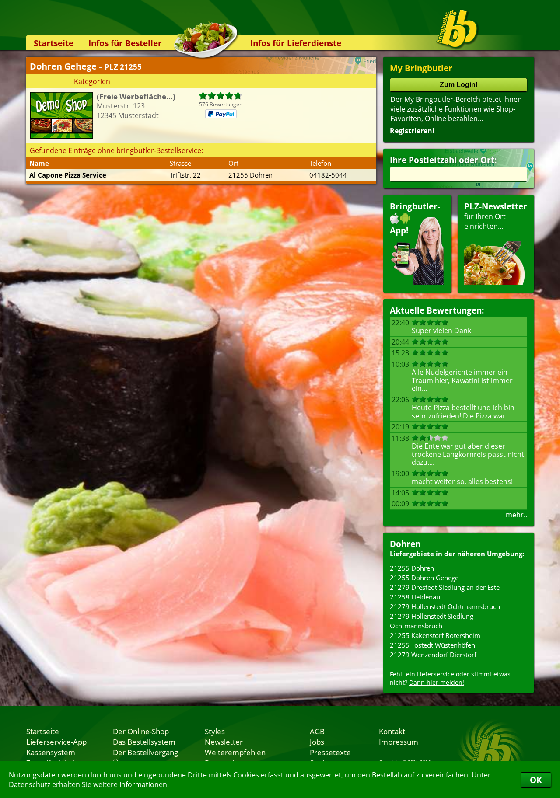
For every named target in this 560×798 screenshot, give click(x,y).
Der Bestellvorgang (145, 752)
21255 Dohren (412, 568)
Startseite (54, 43)
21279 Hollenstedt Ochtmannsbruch (445, 606)
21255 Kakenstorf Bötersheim (435, 635)
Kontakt (392, 731)
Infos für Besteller (125, 43)
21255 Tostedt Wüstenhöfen (432, 645)
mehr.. (516, 514)
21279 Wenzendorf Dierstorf (433, 654)
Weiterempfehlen (235, 752)
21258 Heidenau (415, 596)
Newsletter (224, 741)
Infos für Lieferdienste (295, 43)
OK (536, 779)
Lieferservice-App (56, 741)
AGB (317, 731)
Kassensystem (50, 752)
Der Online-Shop (141, 731)
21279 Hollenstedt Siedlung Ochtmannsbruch (431, 621)
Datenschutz (29, 784)
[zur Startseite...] (457, 29)
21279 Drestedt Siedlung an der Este (445, 587)
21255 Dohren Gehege (424, 577)
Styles (215, 731)
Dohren (405, 543)
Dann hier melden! (436, 682)
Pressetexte (330, 752)
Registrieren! (412, 131)
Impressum (398, 741)
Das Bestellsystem (144, 741)
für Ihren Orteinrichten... (495, 216)
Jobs (317, 741)
